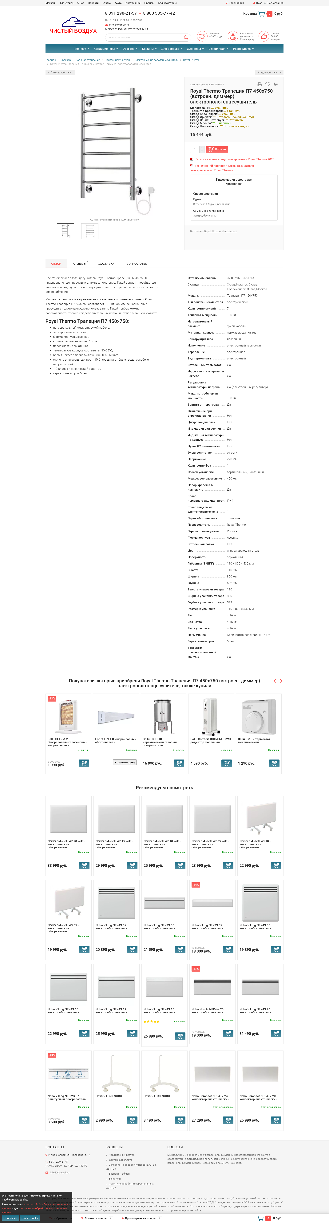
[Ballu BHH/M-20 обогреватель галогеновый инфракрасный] (68, 716)
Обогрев (128, 49)
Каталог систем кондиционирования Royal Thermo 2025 (234, 159)
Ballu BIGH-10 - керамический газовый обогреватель (160, 742)
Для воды (194, 49)
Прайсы (149, 2)
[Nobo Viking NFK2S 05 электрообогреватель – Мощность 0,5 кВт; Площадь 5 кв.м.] (164, 903)
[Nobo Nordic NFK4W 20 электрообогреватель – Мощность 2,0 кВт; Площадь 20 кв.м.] (212, 987)
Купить (220, 149)
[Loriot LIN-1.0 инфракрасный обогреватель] (116, 716)
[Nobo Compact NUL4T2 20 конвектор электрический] (260, 1073)
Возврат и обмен (119, 1173)
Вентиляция (216, 49)
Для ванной (229, 231)
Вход (259, 2)
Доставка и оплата (120, 1159)
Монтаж (80, 49)
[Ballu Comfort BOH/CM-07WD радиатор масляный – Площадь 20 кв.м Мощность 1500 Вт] (211, 716)
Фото (118, 2)
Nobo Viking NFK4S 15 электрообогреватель (159, 1010)
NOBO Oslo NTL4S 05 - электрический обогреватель (63, 928)
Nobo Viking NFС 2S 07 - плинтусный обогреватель (67, 1097)
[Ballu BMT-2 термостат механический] (259, 716)
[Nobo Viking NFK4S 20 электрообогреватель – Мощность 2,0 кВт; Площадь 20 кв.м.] (260, 987)
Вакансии (115, 1178)
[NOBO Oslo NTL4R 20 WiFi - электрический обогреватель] (69, 818)
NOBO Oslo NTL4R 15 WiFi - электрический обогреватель (114, 844)
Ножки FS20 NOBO (109, 1096)
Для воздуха (170, 49)
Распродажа (242, 49)
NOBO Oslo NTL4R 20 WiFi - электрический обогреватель (66, 844)
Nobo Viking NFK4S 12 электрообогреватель (111, 1010)
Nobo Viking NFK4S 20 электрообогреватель (255, 1010)
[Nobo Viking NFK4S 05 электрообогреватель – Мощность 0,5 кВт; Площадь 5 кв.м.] (260, 903)
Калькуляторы (167, 2)
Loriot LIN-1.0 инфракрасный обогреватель (115, 740)
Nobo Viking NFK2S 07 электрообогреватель (207, 926)
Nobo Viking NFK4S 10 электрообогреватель (63, 1010)
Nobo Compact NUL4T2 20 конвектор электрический (258, 1097)
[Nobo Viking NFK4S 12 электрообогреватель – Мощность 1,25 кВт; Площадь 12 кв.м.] (116, 987)
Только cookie (29, 1218)
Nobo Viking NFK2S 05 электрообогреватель (159, 926)
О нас (80, 2)
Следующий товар (268, 72)
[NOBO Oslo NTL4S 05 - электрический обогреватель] (69, 903)
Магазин (51, 2)
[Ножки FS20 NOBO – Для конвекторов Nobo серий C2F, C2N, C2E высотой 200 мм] (116, 1073)
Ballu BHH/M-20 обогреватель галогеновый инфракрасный (67, 742)
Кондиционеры (104, 49)
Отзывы (80, 263)
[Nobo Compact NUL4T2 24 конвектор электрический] (212, 1073)
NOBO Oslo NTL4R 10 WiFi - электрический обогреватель (162, 844)
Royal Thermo (212, 231)
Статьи (106, 2)
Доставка (106, 263)
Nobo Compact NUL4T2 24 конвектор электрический (210, 1097)
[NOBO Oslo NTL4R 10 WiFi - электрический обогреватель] (164, 818)
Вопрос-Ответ (138, 263)
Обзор (56, 263)
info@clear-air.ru (119, 24)
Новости (93, 2)
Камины (148, 49)
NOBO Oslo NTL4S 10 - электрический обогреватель (255, 844)
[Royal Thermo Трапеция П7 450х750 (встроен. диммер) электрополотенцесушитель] (65, 231)
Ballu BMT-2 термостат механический (254, 740)
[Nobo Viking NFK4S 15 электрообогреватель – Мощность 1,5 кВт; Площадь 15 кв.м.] (164, 987)
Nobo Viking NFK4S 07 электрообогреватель (111, 926)
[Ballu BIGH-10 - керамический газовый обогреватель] (164, 716)
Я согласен (10, 1218)
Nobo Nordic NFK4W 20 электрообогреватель (208, 1010)
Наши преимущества (122, 1154)
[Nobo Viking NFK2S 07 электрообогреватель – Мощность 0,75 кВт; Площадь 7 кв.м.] (212, 903)
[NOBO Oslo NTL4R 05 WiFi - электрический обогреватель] (212, 818)
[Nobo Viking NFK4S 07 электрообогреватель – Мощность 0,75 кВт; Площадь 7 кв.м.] (116, 903)
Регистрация (275, 2)
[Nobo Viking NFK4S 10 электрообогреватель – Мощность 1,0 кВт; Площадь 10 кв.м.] (69, 987)
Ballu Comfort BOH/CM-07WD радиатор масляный (210, 740)
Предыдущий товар (61, 72)
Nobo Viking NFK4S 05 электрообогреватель (255, 926)
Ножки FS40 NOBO (157, 1096)
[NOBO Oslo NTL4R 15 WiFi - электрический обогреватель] (116, 818)
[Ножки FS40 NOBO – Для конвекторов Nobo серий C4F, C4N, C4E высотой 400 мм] (164, 1073)
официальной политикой (202, 1158)
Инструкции (133, 2)
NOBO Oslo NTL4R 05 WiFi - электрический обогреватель (210, 844)
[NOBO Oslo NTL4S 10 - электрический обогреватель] (260, 818)
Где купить (66, 2)
